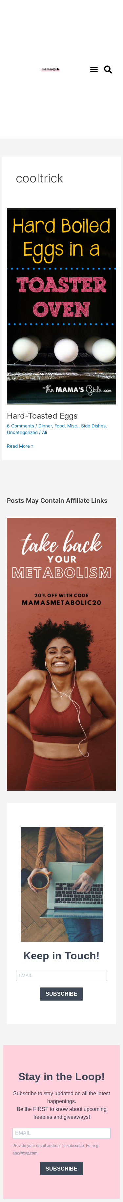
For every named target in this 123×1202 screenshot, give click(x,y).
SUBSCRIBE (61, 994)
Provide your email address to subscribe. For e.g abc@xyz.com (55, 1149)
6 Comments (20, 425)
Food (59, 425)
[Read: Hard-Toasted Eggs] (61, 306)
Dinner (45, 425)
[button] (94, 69)
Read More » (20, 445)
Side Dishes (93, 425)
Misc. (72, 425)
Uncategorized (22, 432)
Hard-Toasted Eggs (42, 416)
